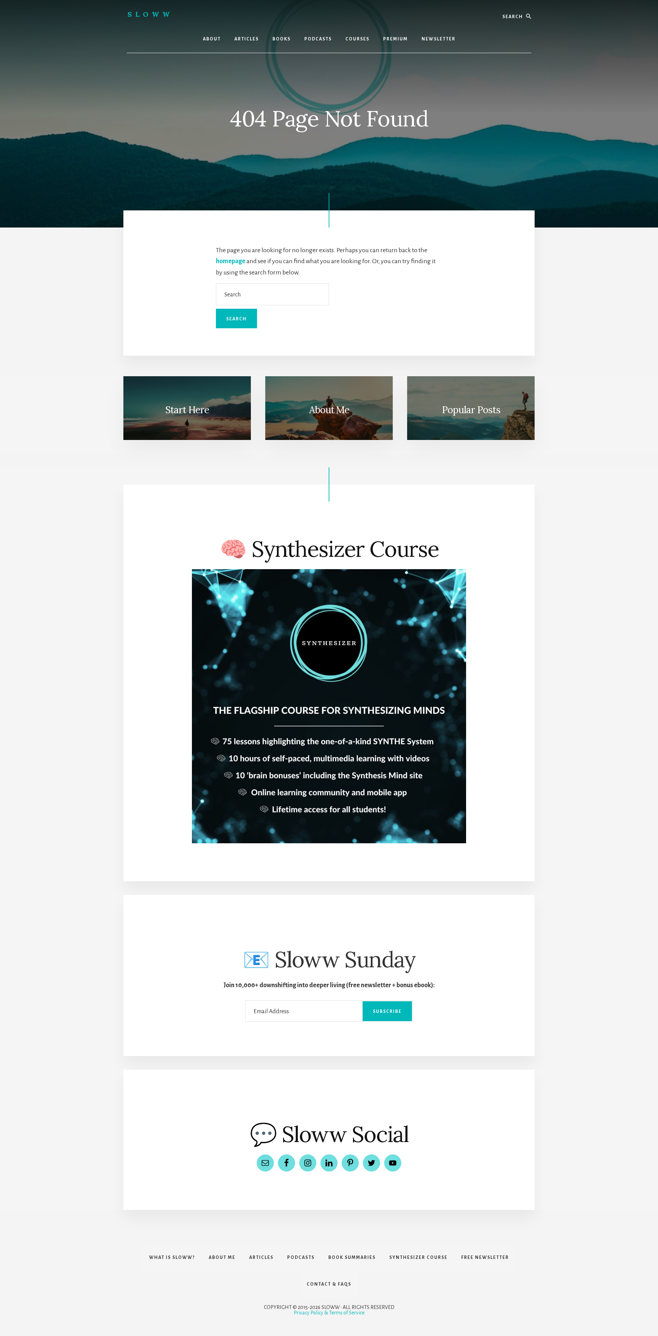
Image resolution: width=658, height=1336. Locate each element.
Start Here (187, 410)
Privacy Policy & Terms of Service (329, 1312)
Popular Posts (471, 410)
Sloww (150, 14)
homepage (230, 261)
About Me (329, 410)
